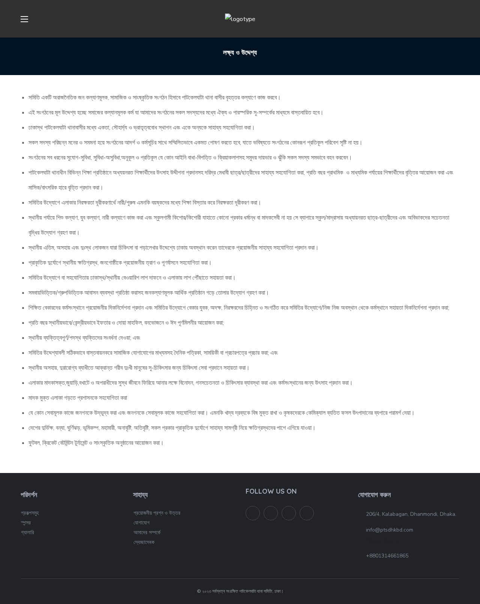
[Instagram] (307, 513)
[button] (456, 19)
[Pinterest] (289, 513)
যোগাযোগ (142, 522)
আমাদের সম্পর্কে (147, 532)
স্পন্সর (26, 522)
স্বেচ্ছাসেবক (144, 542)
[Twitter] (253, 513)
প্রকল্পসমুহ (30, 513)
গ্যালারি (27, 532)
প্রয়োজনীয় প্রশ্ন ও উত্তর (157, 513)
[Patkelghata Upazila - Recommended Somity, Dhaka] (271, 513)
